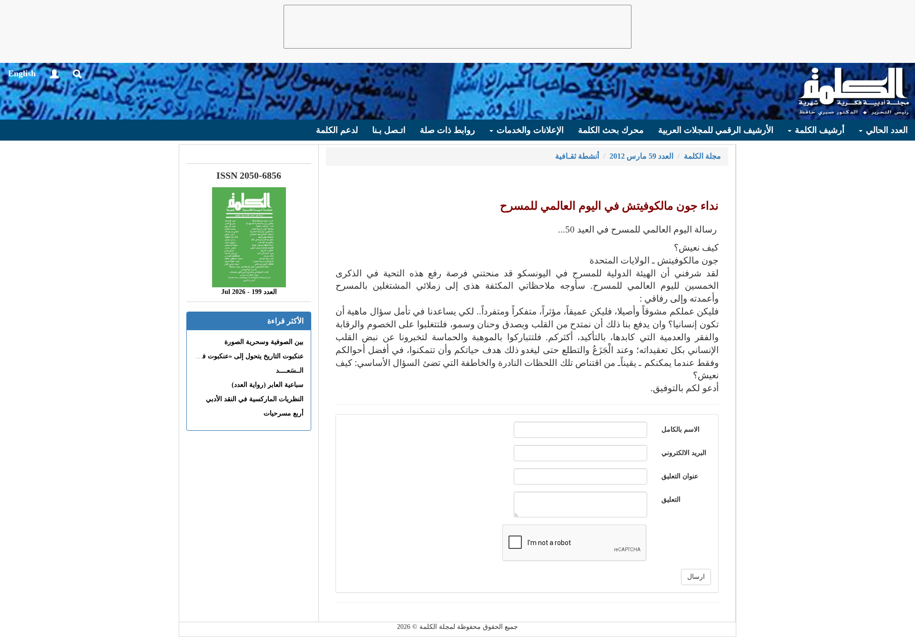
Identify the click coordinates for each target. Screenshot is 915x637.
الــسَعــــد (290, 370)
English (22, 73)
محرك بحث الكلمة (611, 130)
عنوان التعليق (679, 476)
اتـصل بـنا (389, 130)
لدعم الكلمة (337, 130)
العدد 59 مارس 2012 (641, 156)
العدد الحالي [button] (886, 130)
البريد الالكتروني (683, 452)
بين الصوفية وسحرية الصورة (264, 341)
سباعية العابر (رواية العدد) (268, 384)
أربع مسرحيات (284, 413)
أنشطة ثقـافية (577, 156)
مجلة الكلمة (702, 156)
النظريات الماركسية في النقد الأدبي (255, 399)
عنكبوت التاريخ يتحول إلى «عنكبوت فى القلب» (239, 356)
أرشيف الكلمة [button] (818, 130)
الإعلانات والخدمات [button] (529, 130)
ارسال (696, 576)
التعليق (671, 499)
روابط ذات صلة (447, 130)
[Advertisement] (457, 26)
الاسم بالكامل (680, 429)
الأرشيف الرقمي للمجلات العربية (715, 130)
